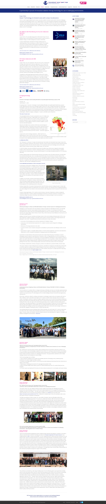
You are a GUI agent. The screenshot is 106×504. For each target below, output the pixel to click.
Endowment (74, 92)
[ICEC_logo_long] (56, 2)
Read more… (38, 313)
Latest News (74, 98)
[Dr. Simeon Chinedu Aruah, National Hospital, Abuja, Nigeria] (25, 376)
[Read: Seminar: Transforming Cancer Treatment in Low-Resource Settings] (73, 42)
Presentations (75, 105)
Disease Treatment (76, 87)
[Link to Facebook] (80, 502)
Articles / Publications (76, 78)
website (49, 392)
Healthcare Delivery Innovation (78, 96)
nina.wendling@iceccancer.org (25, 54)
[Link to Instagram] (85, 502)
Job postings (74, 97)
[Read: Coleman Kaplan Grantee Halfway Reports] (73, 61)
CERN (44, 426)
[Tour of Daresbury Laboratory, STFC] (49, 376)
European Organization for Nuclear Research (53, 434)
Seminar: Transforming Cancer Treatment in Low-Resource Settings (80, 42)
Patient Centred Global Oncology (78, 104)
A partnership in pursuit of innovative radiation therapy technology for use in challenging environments (51, 10)
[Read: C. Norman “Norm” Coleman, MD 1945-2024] (73, 57)
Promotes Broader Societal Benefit (79, 107)
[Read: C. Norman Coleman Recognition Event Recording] (73, 53)
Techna (36, 502)
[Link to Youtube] (84, 502)
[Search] (78, 7)
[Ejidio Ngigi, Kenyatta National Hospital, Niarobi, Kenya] (37, 376)
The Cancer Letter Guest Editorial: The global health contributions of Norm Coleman (80, 48)
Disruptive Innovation (76, 89)
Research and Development (77, 111)
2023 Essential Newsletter (79, 65)
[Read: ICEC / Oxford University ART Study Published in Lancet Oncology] (73, 36)
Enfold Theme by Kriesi (41, 502)
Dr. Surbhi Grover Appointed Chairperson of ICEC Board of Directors (80, 31)
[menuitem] (28, 7)
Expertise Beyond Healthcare (78, 93)
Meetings (74, 100)
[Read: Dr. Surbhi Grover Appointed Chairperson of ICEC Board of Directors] (73, 31)
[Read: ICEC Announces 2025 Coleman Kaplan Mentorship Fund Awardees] (73, 26)
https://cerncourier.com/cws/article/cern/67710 (29, 394)
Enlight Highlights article (36, 249)
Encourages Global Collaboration (78, 90)
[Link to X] (82, 502)
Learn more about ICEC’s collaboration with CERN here (30, 50)
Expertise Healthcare (76, 94)
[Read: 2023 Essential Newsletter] (73, 66)
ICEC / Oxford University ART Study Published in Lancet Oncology (80, 37)
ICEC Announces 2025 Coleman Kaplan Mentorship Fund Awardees (80, 26)
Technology (74, 115)
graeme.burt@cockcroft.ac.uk (37, 54)
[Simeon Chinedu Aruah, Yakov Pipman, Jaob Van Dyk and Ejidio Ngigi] (61, 376)
